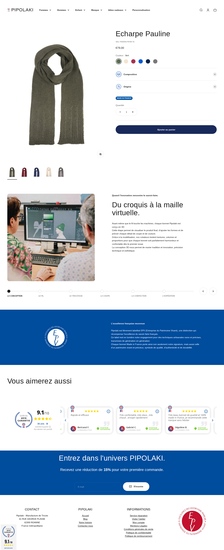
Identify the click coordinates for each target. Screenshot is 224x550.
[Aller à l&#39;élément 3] (36, 173)
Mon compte (139, 522)
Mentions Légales (138, 526)
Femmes (43, 10)
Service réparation (139, 515)
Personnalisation (141, 10)
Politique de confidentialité (138, 532)
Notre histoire (85, 522)
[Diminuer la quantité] (120, 112)
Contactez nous (85, 526)
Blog (85, 519)
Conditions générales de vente (138, 529)
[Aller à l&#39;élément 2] (24, 173)
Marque (95, 10)
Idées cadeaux (115, 10)
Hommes (61, 10)
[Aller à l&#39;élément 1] (12, 173)
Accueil (85, 515)
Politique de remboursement (138, 536)
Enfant (78, 10)
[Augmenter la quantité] (132, 112)
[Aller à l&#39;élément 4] (49, 173)
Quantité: (120, 105)
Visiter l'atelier (138, 519)
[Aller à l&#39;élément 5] (61, 173)
